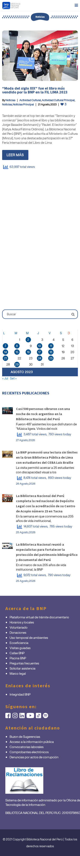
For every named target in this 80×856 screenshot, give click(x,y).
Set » (13, 378)
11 (51, 346)
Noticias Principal (23, 104)
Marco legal (18, 673)
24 (39, 358)
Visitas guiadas (20, 647)
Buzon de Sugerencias (25, 736)
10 (39, 346)
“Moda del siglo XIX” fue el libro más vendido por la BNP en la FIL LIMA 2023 (35, 90)
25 (51, 358)
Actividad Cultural (30, 100)
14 (5, 352)
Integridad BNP (20, 694)
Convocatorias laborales (27, 746)
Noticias (10, 100)
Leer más (15, 154)
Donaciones (18, 632)
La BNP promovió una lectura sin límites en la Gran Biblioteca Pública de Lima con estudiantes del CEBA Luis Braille (47, 457)
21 (5, 358)
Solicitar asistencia (22, 668)
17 (39, 352)
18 (50, 352)
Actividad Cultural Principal (58, 100)
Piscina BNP (18, 658)
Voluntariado (19, 627)
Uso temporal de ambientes (29, 637)
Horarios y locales (22, 622)
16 (28, 352)
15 (17, 352)
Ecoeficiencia (19, 642)
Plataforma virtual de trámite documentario (39, 617)
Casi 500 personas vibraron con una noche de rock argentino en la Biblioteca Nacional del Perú (43, 414)
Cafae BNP (17, 653)
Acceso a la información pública (32, 741)
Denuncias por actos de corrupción (34, 757)
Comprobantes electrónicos (29, 752)
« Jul (5, 378)
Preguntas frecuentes (24, 663)
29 (17, 364)
